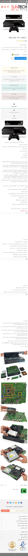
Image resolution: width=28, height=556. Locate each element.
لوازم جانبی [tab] (14, 118)
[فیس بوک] (21, 502)
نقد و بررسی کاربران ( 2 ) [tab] (14, 112)
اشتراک (5, 511)
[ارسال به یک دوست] (24, 40)
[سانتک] (19, 8)
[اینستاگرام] (13, 502)
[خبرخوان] (16, 502)
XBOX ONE (15, 489)
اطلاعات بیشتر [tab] (14, 106)
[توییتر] (18, 502)
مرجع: (25, 45)
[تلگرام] (10, 502)
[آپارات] (8, 502)
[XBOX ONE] (22, 491)
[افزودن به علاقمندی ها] (12, 58)
